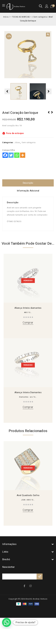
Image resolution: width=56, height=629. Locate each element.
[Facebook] (5, 155)
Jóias (17, 142)
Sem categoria (40, 17)
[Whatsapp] (16, 155)
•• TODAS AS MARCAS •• (21, 17)
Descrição (28, 183)
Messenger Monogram (48, 114)
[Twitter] (11, 155)
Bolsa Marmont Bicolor (52, 114)
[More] (22, 155)
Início (5, 17)
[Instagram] (31, 586)
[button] (48, 34)
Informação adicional (28, 190)
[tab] (28, 183)
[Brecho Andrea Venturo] (15, 6)
